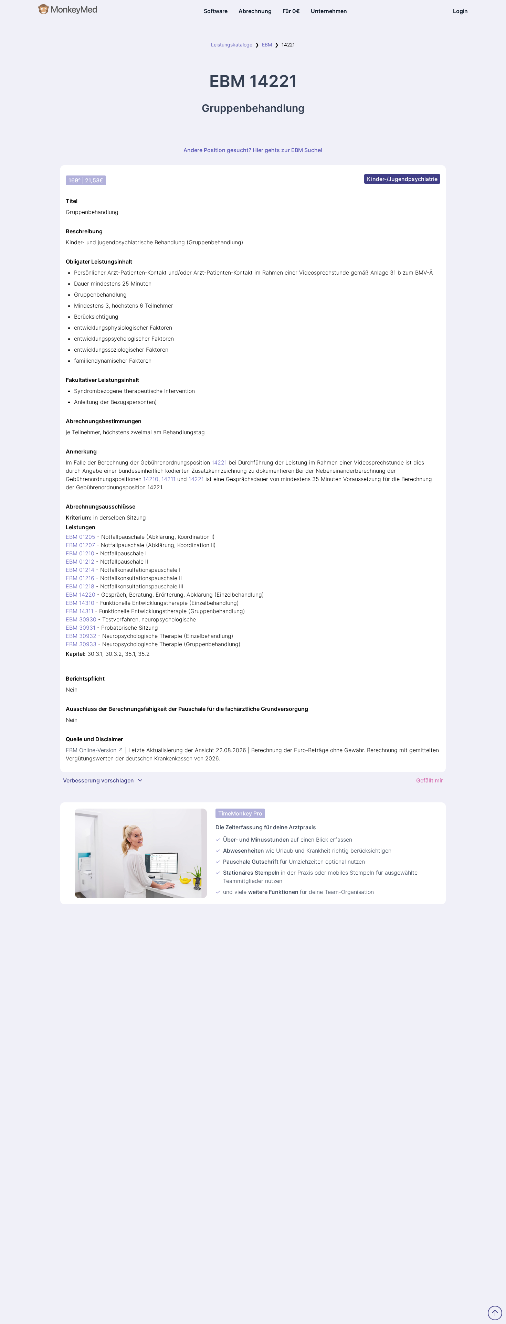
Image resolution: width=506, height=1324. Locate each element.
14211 (168, 479)
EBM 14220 (80, 594)
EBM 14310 (80, 602)
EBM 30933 (81, 644)
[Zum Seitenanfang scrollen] (495, 1313)
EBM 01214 (80, 569)
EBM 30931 (80, 627)
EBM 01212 (80, 561)
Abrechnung (255, 11)
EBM (267, 44)
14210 (150, 479)
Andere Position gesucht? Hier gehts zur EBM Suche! (253, 150)
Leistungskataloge (231, 44)
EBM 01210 (80, 553)
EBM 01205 (80, 536)
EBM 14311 (79, 611)
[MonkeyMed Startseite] (68, 11)
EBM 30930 (81, 619)
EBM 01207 (80, 545)
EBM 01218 (80, 586)
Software (216, 11)
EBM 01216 (80, 578)
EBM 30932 (81, 635)
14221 (219, 462)
